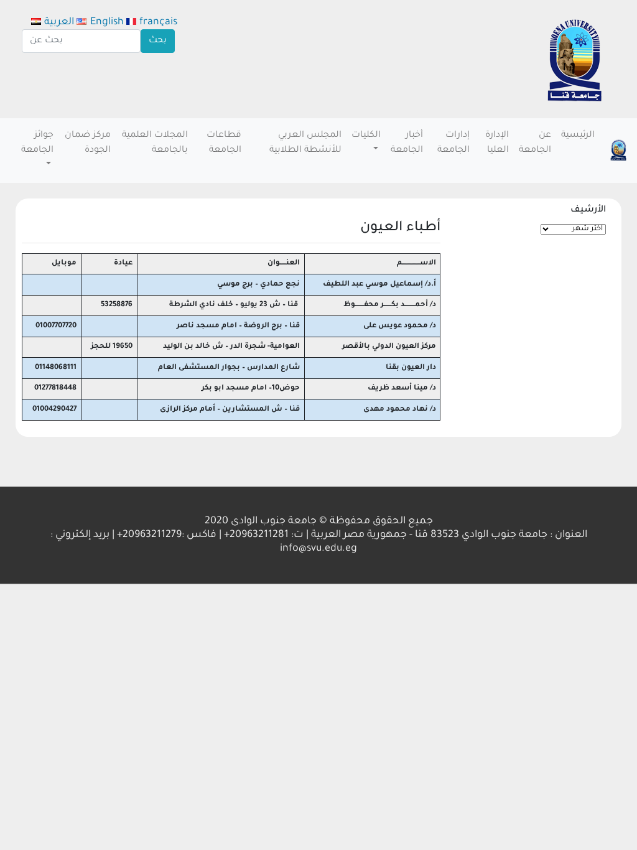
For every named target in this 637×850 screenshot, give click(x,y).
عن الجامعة (535, 143)
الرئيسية (578, 136)
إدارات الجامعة (453, 143)
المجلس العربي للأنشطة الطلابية (305, 143)
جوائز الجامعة (37, 143)
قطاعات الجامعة (224, 143)
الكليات (366, 136)
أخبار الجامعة (407, 143)
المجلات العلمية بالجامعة (155, 143)
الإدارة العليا (497, 143)
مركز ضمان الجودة (88, 143)
